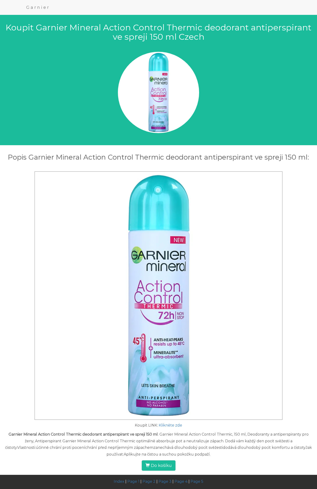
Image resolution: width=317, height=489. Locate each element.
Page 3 (164, 481)
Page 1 (133, 481)
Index (119, 481)
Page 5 (197, 481)
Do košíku (161, 465)
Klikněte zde (170, 425)
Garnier (38, 7)
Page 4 (181, 481)
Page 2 (148, 481)
